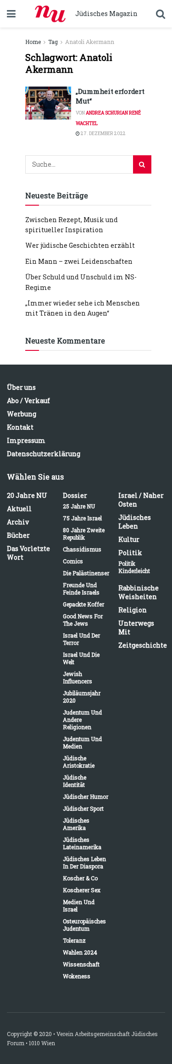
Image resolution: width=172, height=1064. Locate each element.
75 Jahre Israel (82, 518)
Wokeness (76, 976)
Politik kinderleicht (134, 567)
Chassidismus (82, 549)
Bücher (18, 535)
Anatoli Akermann (89, 41)
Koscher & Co (80, 878)
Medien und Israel (78, 905)
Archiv (18, 522)
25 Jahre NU (79, 506)
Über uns (21, 387)
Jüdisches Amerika (76, 824)
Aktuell (19, 508)
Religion (132, 610)
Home (33, 41)
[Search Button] (142, 164)
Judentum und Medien (82, 742)
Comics (73, 561)
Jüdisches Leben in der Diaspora (84, 862)
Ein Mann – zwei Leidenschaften (79, 261)
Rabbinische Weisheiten (138, 592)
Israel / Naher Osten (141, 499)
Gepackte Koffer (83, 604)
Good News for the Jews (83, 619)
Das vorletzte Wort (28, 553)
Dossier (75, 495)
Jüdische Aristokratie (78, 761)
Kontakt (20, 427)
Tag (53, 41)
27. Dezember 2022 (103, 133)
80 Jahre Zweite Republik (84, 533)
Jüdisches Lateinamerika (82, 843)
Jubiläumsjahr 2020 (81, 696)
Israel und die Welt (81, 658)
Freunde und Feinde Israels (81, 588)
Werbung (21, 413)
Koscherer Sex (81, 890)
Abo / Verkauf (28, 400)
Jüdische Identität (74, 781)
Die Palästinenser (86, 573)
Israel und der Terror (81, 639)
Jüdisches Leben (134, 521)
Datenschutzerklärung (43, 453)
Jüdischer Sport (83, 808)
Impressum (26, 440)
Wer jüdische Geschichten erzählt (80, 245)
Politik (130, 552)
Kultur (128, 539)
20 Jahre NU (27, 495)
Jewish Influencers (77, 677)
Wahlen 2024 (80, 952)
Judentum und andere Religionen (82, 720)
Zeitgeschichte (142, 645)
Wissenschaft (81, 964)
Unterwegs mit (136, 627)
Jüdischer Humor (85, 796)
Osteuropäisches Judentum (84, 924)
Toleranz (74, 940)
